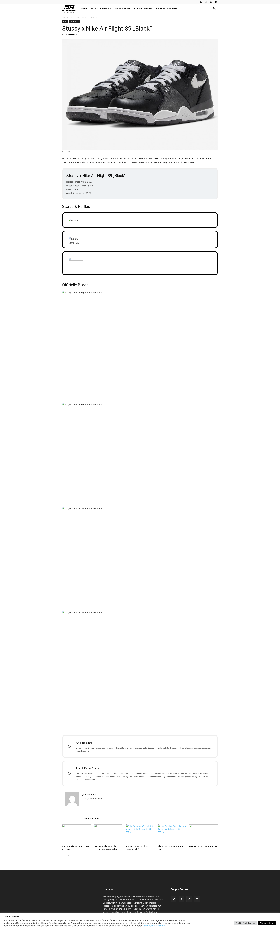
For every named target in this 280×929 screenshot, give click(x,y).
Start (64, 17)
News (84, 8)
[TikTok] (206, 2)
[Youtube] (216, 2)
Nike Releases (122, 8)
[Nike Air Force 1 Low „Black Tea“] (203, 834)
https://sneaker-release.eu (92, 799)
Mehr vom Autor (91, 818)
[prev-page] (64, 855)
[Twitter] (211, 2)
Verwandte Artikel (72, 818)
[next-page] (68, 855)
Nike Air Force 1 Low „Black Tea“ (203, 846)
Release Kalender (101, 8)
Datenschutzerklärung (153, 925)
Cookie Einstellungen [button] (245, 923)
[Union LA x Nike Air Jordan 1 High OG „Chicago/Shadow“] (108, 834)
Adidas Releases (143, 8)
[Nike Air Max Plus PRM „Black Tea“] (172, 834)
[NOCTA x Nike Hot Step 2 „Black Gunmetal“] (76, 834)
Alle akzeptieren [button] (267, 923)
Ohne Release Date (166, 8)
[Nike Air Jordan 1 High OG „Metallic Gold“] (140, 834)
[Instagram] (201, 2)
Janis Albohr (71, 34)
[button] (214, 8)
